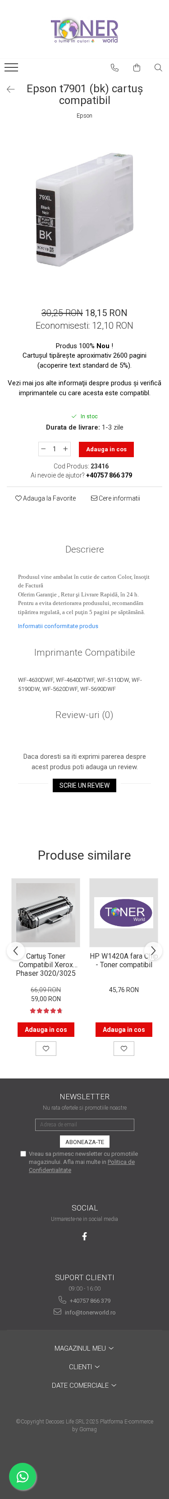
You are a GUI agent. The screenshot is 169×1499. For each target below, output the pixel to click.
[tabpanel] (84, 210)
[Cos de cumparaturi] (137, 68)
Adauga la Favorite (49, 498)
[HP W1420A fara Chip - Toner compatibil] (123, 912)
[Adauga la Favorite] (46, 1048)
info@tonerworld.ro (90, 1312)
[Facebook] (84, 1236)
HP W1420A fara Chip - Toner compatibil (124, 960)
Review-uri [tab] (84, 714)
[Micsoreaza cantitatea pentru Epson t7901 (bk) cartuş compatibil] (43, 449)
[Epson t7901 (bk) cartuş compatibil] (84, 210)
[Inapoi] (7, 89)
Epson (84, 115)
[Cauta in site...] (158, 68)
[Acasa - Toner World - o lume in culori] (85, 29)
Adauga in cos (106, 449)
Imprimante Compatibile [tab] (84, 652)
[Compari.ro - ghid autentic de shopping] (84, 1464)
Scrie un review (84, 785)
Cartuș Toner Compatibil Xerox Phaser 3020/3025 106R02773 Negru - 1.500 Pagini (46, 964)
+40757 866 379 (89, 1300)
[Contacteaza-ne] (115, 68)
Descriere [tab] (84, 549)
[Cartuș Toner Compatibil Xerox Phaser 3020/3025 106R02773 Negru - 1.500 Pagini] (45, 912)
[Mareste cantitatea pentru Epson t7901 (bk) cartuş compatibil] (66, 449)
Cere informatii (118, 498)
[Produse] (12, 70)
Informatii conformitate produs (58, 626)
